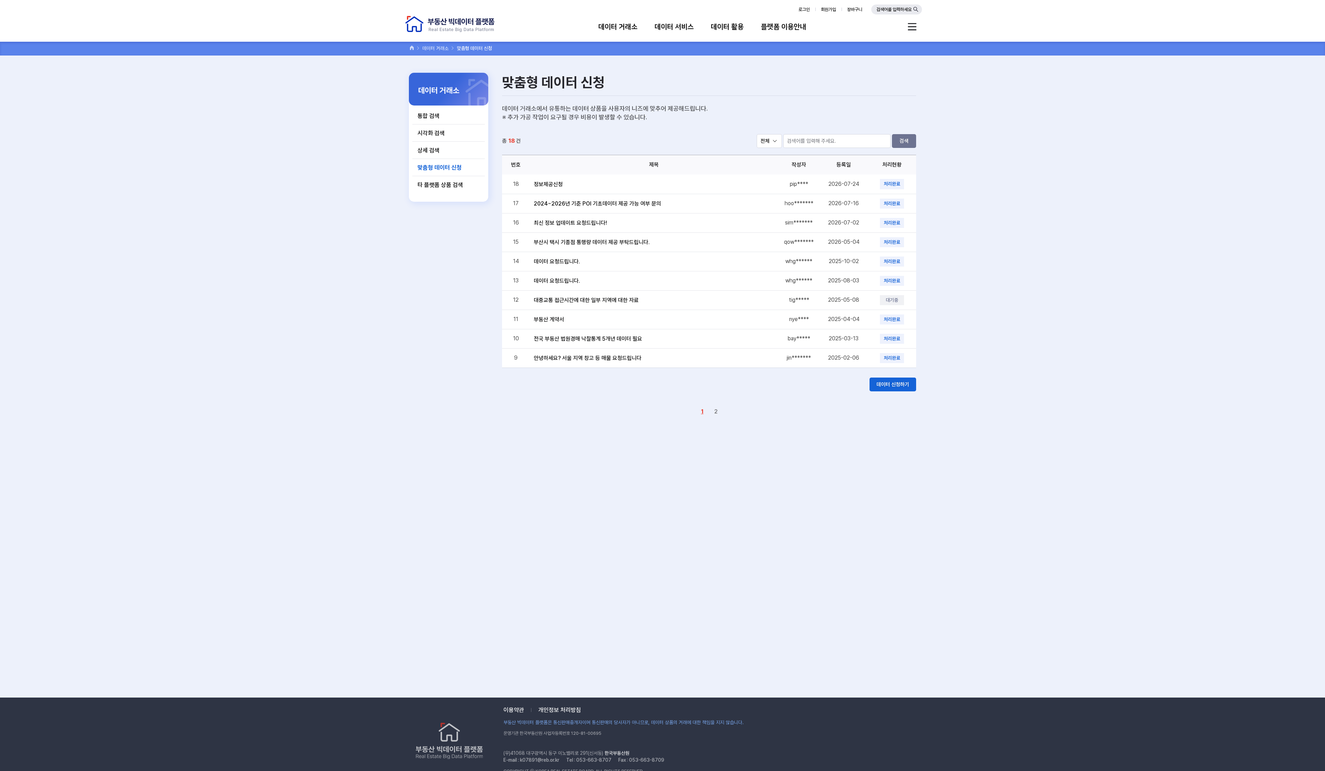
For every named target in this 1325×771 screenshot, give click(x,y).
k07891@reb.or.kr (539, 760)
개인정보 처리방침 (559, 710)
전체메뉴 (912, 26)
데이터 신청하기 (892, 384)
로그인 (804, 9)
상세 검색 (429, 150)
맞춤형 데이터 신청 (440, 167)
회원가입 (828, 9)
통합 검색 (429, 115)
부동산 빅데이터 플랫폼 (449, 24)
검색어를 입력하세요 (894, 9)
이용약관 (513, 710)
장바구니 (854, 9)
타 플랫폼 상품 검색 (440, 184)
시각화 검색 (431, 133)
